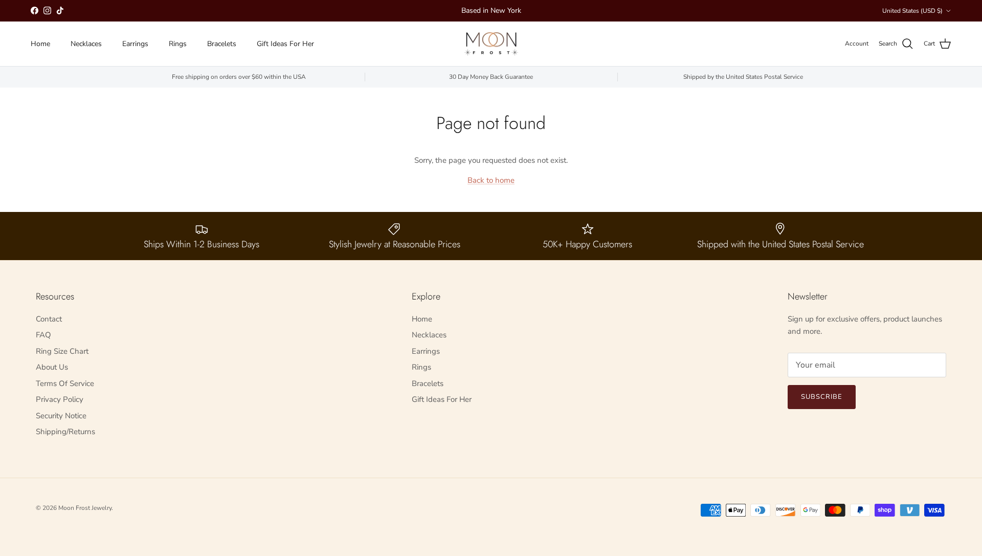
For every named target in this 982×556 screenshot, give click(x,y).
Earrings (135, 44)
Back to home (491, 180)
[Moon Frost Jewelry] (491, 44)
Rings (178, 44)
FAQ (43, 335)
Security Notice (61, 416)
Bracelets (221, 44)
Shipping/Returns (65, 431)
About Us (52, 367)
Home (40, 44)
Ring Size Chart (62, 351)
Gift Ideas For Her (285, 44)
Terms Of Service (65, 383)
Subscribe (821, 396)
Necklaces (86, 44)
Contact (49, 319)
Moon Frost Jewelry (84, 508)
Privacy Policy (59, 399)
